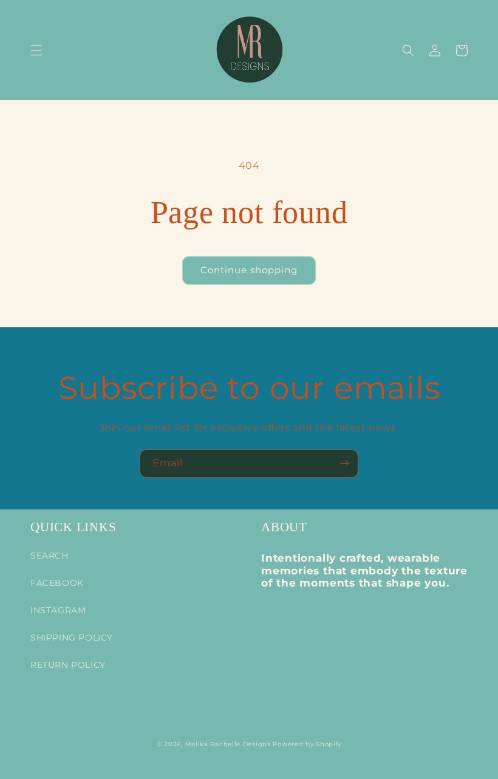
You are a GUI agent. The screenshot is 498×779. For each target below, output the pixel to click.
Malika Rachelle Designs (228, 744)
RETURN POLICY (68, 664)
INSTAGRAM (58, 610)
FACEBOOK (57, 582)
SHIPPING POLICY (71, 637)
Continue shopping (249, 270)
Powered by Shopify (307, 744)
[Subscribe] (344, 463)
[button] (36, 50)
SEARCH (49, 555)
